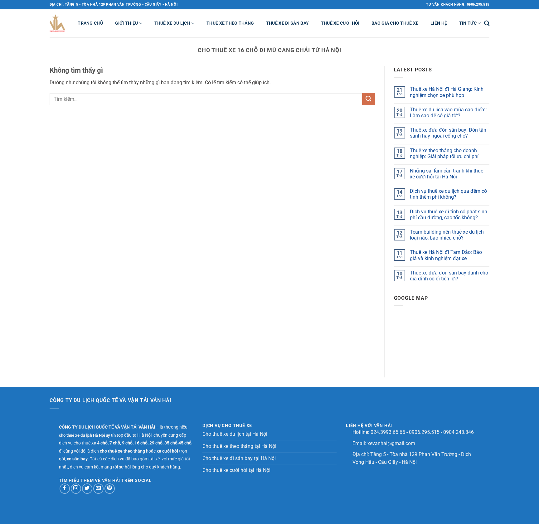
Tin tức (468, 23)
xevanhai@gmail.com (391, 443)
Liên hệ (438, 23)
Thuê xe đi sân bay (287, 23)
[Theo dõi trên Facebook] (65, 488)
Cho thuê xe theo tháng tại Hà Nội (239, 446)
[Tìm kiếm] (486, 23)
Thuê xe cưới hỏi (340, 23)
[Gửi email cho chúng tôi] (98, 488)
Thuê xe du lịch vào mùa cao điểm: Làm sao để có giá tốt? (448, 113)
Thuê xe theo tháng (230, 23)
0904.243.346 (458, 432)
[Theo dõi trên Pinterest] (109, 488)
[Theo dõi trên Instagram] (76, 488)
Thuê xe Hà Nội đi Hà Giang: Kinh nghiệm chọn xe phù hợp (446, 92)
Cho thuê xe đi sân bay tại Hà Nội (239, 458)
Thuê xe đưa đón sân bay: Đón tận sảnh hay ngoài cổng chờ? (448, 133)
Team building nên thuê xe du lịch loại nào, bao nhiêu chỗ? (447, 235)
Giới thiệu (126, 23)
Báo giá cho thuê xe (394, 23)
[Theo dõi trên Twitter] (87, 488)
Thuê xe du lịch (172, 23)
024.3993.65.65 (388, 432)
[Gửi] (368, 99)
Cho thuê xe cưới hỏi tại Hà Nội (236, 470)
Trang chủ (90, 23)
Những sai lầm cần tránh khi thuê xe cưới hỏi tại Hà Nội (446, 174)
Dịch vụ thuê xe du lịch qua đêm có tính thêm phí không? (448, 194)
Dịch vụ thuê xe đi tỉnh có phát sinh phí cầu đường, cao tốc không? (448, 215)
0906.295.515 (424, 432)
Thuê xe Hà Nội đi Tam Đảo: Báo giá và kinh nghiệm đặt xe (446, 255)
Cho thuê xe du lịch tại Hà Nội (234, 434)
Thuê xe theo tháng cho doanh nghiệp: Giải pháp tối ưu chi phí (444, 153)
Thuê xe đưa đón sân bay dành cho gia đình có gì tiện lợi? (449, 276)
